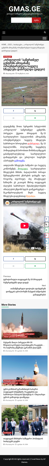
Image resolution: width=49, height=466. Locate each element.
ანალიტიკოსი (10, 73)
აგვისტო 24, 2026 (22, 400)
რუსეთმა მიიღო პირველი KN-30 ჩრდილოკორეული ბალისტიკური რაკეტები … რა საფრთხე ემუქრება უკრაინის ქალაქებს (23, 345)
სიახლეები (7, 57)
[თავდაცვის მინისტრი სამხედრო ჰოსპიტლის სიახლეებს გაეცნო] (25, 420)
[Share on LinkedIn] (46, 241)
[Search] (44, 32)
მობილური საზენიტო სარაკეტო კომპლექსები (19, 334)
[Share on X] (35, 111)
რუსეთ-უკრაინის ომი (11, 336)
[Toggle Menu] (44, 38)
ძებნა (36, 20)
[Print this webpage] (13, 118)
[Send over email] (35, 118)
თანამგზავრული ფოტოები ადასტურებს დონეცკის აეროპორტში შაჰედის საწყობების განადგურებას (26, 290)
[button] (4, 32)
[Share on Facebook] (13, 111)
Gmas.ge (24, 9)
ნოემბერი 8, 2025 (23, 73)
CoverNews (35, 459)
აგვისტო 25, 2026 (22, 351)
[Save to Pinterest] (46, 235)
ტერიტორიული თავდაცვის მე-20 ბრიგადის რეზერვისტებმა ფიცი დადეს (22, 279)
